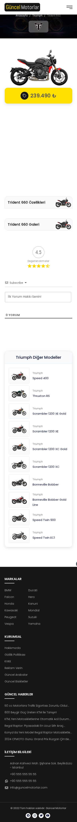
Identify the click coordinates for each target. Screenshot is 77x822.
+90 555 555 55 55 (23, 774)
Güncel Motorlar (56, 808)
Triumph (37, 15)
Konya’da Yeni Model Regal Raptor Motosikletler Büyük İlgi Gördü (38, 732)
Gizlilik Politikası (15, 655)
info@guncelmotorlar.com (28, 788)
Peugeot (10, 617)
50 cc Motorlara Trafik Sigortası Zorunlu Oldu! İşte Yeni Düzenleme (36, 706)
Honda (9, 604)
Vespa (9, 624)
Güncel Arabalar (16, 675)
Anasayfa (22, 15)
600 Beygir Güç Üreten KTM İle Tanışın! (31, 712)
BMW (8, 590)
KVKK (8, 661)
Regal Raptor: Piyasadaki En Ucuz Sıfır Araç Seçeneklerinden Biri (34, 726)
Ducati (32, 590)
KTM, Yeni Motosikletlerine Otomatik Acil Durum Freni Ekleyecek (37, 719)
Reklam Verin (14, 668)
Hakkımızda (13, 648)
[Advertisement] (38, 148)
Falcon (9, 597)
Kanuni (33, 604)
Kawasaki (11, 610)
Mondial (33, 610)
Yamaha (34, 624)
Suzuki (32, 617)
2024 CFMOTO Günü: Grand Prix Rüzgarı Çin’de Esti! (37, 739)
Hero (31, 597)
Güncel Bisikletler (16, 681)
